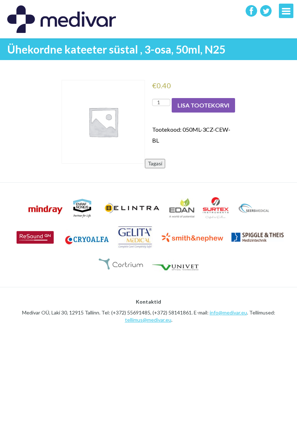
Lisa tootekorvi (203, 105)
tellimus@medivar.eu (148, 320)
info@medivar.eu (228, 312)
